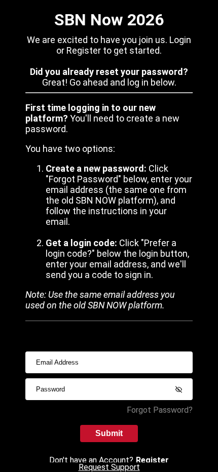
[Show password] (178, 389)
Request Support (109, 467)
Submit (109, 433)
